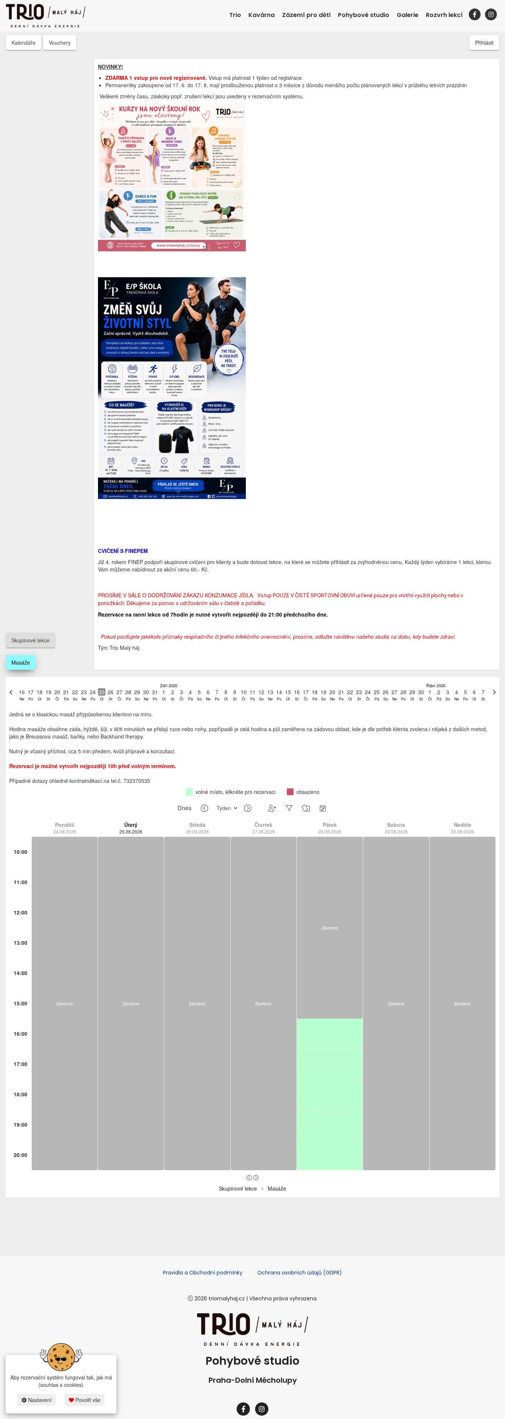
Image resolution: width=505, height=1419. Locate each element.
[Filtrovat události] (289, 807)
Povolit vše (87, 1399)
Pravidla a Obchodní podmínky (203, 1272)
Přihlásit (484, 42)
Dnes (184, 808)
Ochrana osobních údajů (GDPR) (299, 1272)
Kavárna (261, 15)
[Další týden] (247, 808)
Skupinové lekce (30, 640)
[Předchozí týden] (204, 808)
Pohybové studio (363, 15)
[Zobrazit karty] (306, 807)
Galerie (407, 15)
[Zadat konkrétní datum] (323, 807)
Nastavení (39, 1399)
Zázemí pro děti (306, 15)
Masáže (20, 662)
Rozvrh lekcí (444, 15)
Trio (235, 15)
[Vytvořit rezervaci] (272, 807)
